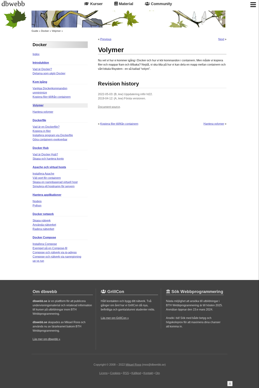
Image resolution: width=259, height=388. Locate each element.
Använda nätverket (44, 224)
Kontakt (148, 373)
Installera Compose (45, 243)
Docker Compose (44, 237)
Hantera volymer (43, 111)
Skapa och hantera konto (48, 158)
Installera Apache (43, 173)
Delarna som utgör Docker (49, 73)
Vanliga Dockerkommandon (50, 88)
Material (125, 4)
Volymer (56, 30)
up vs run (38, 260)
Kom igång (40, 81)
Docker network (43, 214)
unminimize (40, 92)
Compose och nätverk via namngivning (57, 256)
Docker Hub (41, 147)
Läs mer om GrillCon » (115, 317)
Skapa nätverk (42, 220)
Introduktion (41, 62)
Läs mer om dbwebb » (46, 339)
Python (37, 205)
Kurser (96, 4)
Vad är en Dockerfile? (46, 126)
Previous (105, 39)
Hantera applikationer (47, 194)
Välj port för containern (47, 177)
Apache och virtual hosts (49, 167)
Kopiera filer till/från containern (52, 96)
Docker (45, 30)
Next (221, 39)
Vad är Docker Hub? (45, 154)
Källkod (136, 373)
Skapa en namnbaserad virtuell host (55, 182)
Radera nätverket (43, 228)
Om (157, 373)
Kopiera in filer (42, 131)
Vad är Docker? (42, 69)
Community (161, 4)
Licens (103, 373)
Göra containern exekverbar (50, 139)
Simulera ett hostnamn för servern (54, 186)
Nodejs (37, 201)
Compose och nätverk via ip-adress (55, 252)
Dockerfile (39, 120)
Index (36, 54)
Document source (109, 106)
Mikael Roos (133, 364)
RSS (126, 373)
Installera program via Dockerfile (53, 135)
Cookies (115, 373)
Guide (35, 30)
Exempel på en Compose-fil (50, 248)
